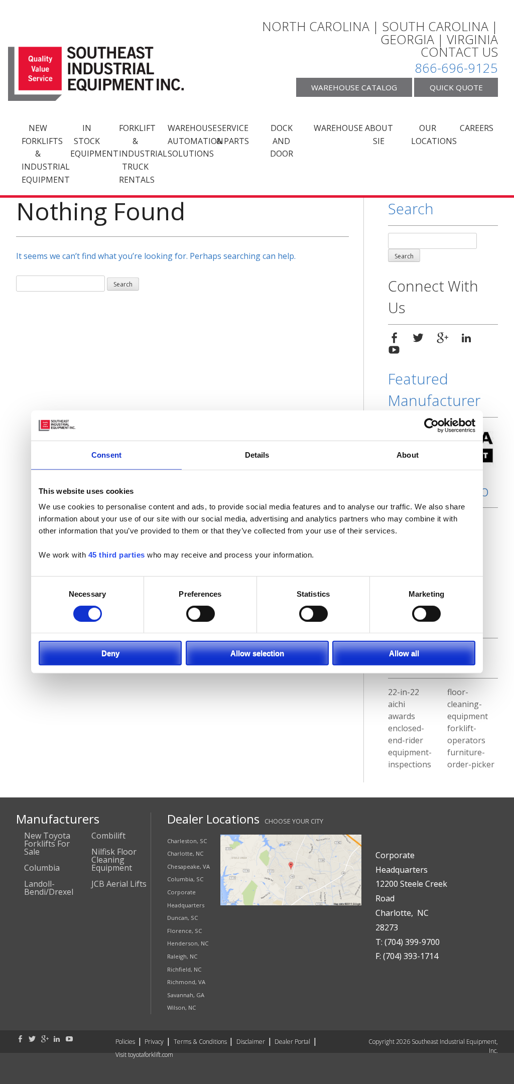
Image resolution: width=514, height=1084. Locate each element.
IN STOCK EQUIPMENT (90, 140)
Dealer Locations (213, 818)
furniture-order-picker (470, 758)
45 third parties (116, 555)
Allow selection (257, 653)
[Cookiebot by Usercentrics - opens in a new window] (431, 425)
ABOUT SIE (379, 134)
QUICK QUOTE (456, 87)
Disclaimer (250, 1041)
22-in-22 (403, 692)
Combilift (108, 835)
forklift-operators (466, 734)
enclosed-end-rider (406, 734)
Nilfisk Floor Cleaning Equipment (114, 859)
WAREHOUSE (334, 127)
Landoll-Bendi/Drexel (48, 887)
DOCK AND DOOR (281, 140)
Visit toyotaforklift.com (144, 1054)
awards (401, 716)
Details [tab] (257, 455)
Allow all (404, 653)
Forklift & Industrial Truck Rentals (139, 153)
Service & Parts (232, 134)
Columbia (42, 867)
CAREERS (476, 127)
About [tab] (408, 455)
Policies (125, 1041)
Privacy (154, 1041)
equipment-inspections (410, 758)
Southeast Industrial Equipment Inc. (96, 74)
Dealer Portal (292, 1041)
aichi (396, 704)
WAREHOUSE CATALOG (354, 87)
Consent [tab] (106, 455)
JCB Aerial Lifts (119, 883)
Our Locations (431, 134)
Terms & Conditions (200, 1041)
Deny (110, 653)
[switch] (200, 613)
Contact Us (459, 52)
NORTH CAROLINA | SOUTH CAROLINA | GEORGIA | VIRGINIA (380, 33)
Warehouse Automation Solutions (188, 140)
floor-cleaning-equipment (467, 704)
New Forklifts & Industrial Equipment (42, 153)
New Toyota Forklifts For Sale (47, 843)
